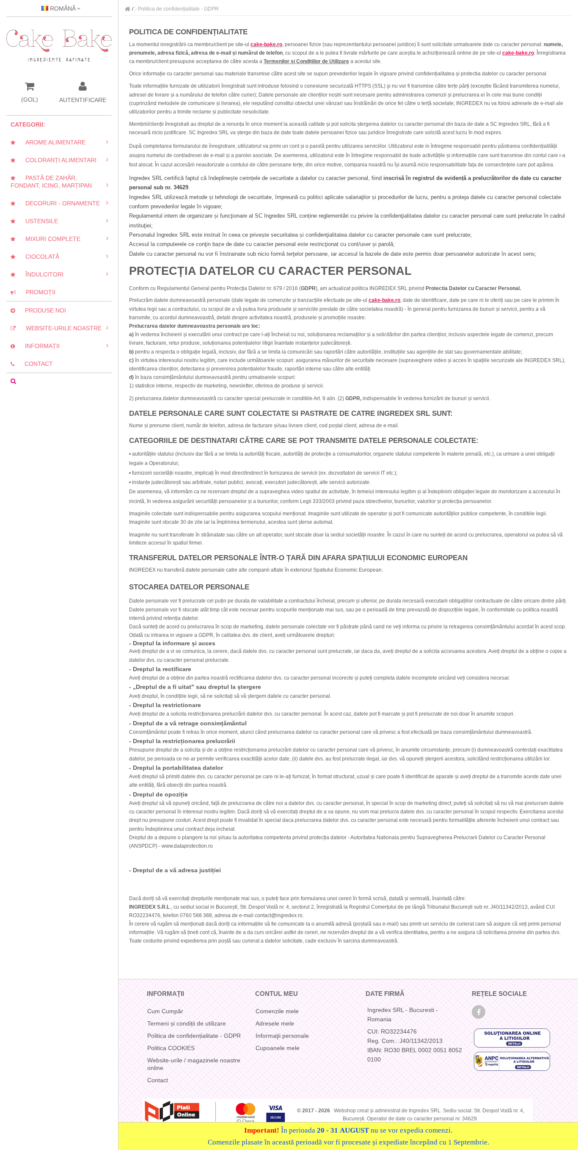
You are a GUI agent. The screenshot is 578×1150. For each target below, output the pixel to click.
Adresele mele (275, 1023)
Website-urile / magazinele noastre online (193, 1064)
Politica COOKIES (171, 1048)
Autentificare (82, 99)
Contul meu (276, 993)
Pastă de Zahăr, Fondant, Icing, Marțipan (51, 181)
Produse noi (41, 310)
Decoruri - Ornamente (58, 203)
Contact (34, 363)
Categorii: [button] (28, 124)
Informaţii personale (282, 1035)
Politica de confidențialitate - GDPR (194, 1035)
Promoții (36, 292)
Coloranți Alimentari (56, 160)
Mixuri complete (48, 238)
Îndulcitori (40, 274)
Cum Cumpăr (165, 1011)
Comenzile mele (277, 1011)
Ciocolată (38, 256)
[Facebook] (478, 1012)
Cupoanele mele (278, 1048)
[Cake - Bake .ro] (59, 45)
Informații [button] (38, 346)
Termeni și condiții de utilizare (186, 1023)
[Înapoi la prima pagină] (127, 9)
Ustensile (37, 221)
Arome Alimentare (51, 142)
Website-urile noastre (59, 328)
